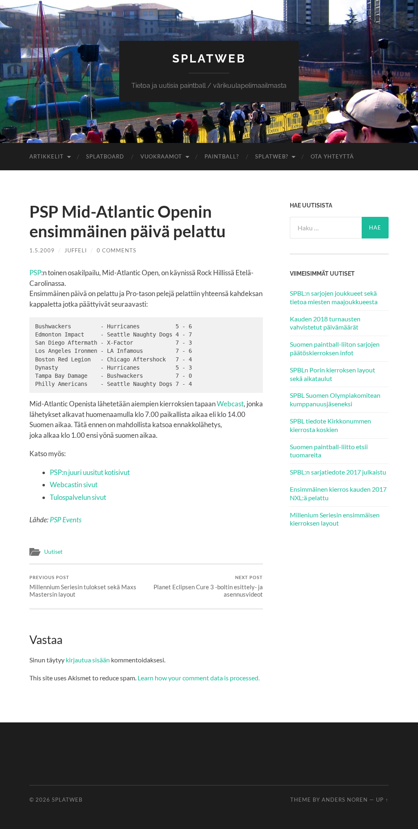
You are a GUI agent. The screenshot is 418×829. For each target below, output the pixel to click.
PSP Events (66, 519)
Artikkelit (46, 156)
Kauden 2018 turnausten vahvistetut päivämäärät (325, 323)
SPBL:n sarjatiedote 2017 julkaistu (338, 472)
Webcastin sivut (74, 484)
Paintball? (222, 156)
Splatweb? (271, 156)
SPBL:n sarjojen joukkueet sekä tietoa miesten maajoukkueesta (334, 297)
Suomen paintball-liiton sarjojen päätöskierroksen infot (335, 348)
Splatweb (209, 58)
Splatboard (105, 156)
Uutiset (53, 551)
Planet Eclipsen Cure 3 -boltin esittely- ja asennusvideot (208, 586)
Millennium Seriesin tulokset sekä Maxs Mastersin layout (82, 586)
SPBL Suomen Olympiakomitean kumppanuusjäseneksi (335, 399)
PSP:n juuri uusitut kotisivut (90, 472)
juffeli (75, 250)
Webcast (230, 403)
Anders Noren (345, 799)
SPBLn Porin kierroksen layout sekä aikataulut (332, 374)
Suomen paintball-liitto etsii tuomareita (329, 451)
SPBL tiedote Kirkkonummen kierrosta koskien (330, 425)
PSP (35, 272)
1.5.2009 (42, 250)
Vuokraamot (161, 156)
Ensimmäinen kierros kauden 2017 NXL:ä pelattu (338, 493)
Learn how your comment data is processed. (199, 678)
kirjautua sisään (88, 660)
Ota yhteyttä (332, 156)
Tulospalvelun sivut (78, 497)
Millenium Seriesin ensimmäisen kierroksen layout (335, 519)
